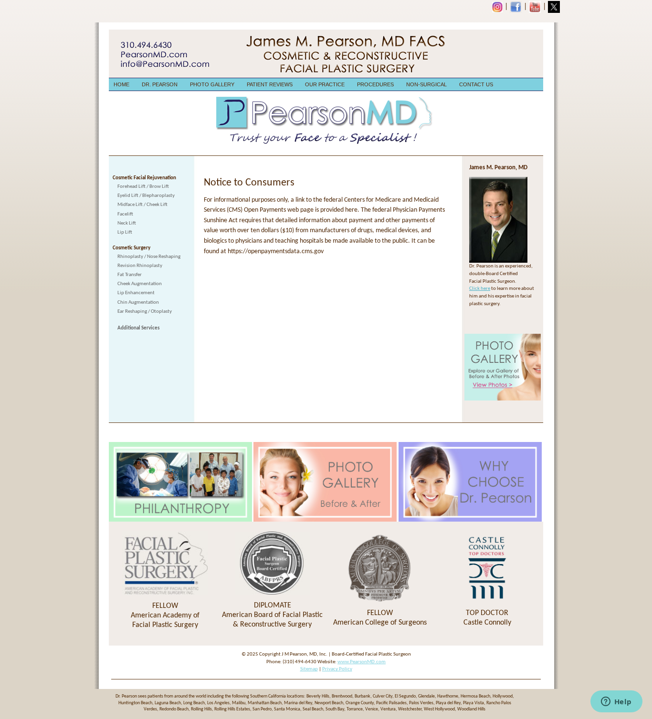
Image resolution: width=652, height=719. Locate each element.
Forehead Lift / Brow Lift (143, 186)
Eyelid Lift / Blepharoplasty (146, 195)
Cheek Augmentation (139, 284)
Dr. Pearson (160, 84)
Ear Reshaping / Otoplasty (144, 311)
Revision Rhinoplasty (139, 265)
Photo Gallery (212, 84)
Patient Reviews (270, 84)
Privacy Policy (337, 669)
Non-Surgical (426, 84)
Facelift (125, 214)
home (121, 84)
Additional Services (138, 328)
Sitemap (309, 669)
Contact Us (476, 84)
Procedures (375, 84)
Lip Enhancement (136, 293)
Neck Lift (126, 223)
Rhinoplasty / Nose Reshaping (148, 256)
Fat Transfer (129, 274)
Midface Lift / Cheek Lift (142, 204)
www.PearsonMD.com (361, 662)
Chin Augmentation (138, 302)
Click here (479, 288)
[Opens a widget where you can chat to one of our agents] (616, 702)
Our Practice (325, 84)
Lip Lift (124, 232)
